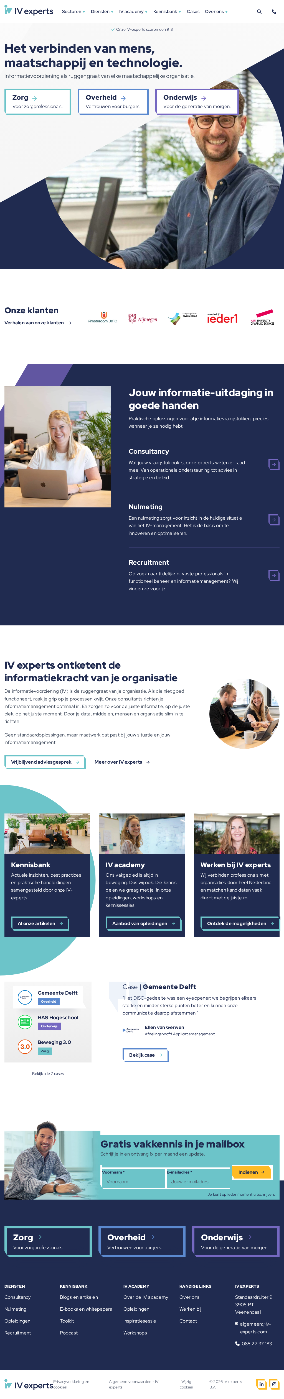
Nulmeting (15, 1309)
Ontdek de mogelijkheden (237, 923)
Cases (193, 11)
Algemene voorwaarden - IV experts (134, 1384)
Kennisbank (165, 11)
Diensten (100, 11)
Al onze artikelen (36, 923)
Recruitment (17, 1333)
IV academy (131, 11)
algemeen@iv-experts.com (255, 1327)
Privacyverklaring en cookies (71, 1384)
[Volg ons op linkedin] (261, 1384)
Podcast (69, 1333)
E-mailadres (179, 1172)
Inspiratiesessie (139, 1321)
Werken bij (190, 1309)
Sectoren (71, 11)
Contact (188, 1321)
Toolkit (67, 1321)
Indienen (248, 1172)
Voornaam (113, 1172)
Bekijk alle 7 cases (48, 1073)
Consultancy (17, 1297)
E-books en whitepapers (86, 1309)
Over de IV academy (145, 1297)
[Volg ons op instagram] (274, 1384)
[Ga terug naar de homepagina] (28, 11)
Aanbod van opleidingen (139, 923)
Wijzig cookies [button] (186, 1384)
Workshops (135, 1333)
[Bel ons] (274, 11)
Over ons (214, 11)
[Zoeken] (259, 11)
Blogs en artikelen (79, 1297)
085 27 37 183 (257, 1344)
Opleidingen (17, 1321)
